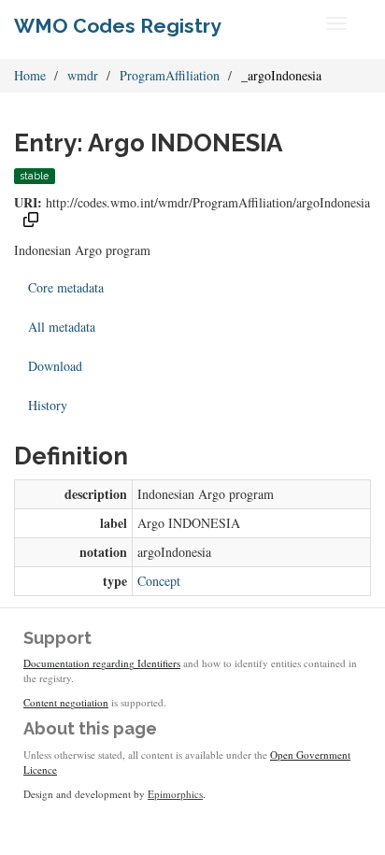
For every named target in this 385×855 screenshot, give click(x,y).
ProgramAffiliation (170, 75)
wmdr (82, 75)
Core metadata (66, 287)
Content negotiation (65, 702)
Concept (158, 581)
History (47, 405)
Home (30, 75)
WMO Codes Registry (117, 25)
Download (55, 366)
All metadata (61, 326)
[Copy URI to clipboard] (30, 222)
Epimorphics (175, 794)
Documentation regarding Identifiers (101, 663)
